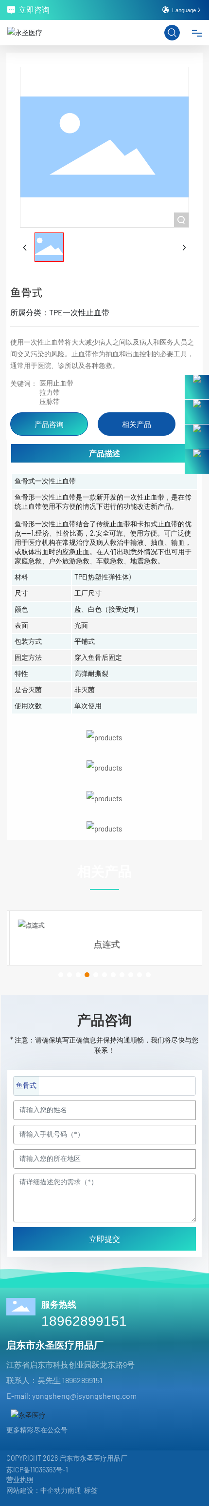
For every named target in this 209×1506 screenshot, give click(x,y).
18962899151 (84, 1321)
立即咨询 (34, 9)
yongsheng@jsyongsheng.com (84, 1395)
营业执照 (20, 1479)
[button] (60, 974)
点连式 (104, 944)
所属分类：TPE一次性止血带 (59, 312)
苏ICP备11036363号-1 (37, 1470)
